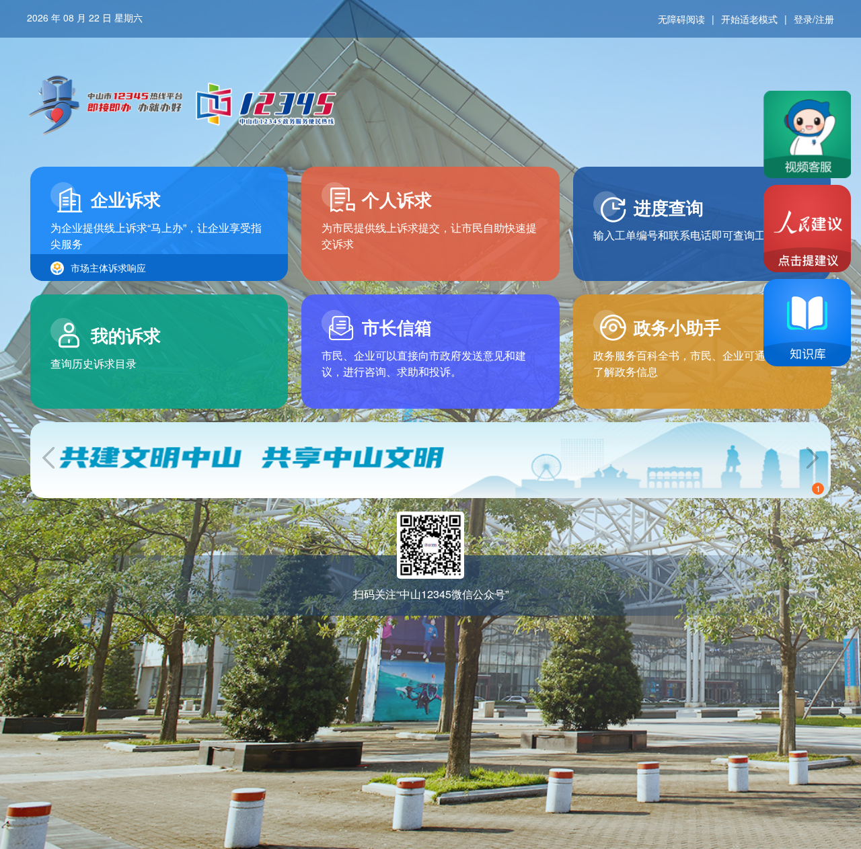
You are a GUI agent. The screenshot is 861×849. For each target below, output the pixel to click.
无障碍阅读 (681, 19)
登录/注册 (814, 19)
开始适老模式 (749, 19)
